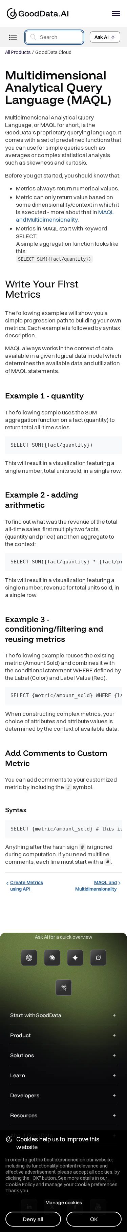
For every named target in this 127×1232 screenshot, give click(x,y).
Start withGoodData (35, 1015)
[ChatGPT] (29, 958)
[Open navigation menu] (116, 13)
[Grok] (98, 958)
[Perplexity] (64, 987)
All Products (18, 52)
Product (20, 1035)
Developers (24, 1095)
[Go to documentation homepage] (37, 13)
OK (94, 1219)
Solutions (22, 1055)
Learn (17, 1075)
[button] (47, 295)
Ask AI (101, 37)
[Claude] (52, 958)
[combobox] (54, 37)
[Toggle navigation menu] (12, 37)
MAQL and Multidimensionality (65, 215)
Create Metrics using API (26, 885)
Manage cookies (63, 1202)
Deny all (33, 1219)
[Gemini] (75, 958)
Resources (23, 1115)
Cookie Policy (20, 1184)
